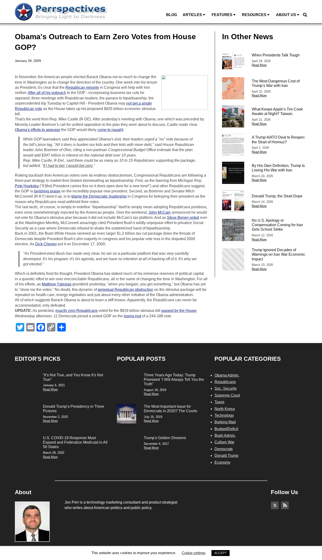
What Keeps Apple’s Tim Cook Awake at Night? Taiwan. (277, 111)
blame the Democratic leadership (99, 196)
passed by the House (179, 311)
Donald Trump (226, 456)
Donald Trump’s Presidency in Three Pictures (73, 408)
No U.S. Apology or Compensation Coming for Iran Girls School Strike (277, 224)
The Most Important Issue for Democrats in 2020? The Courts (170, 408)
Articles (192, 15)
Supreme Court (227, 395)
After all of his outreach (47, 93)
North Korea (225, 409)
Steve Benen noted (183, 218)
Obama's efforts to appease (37, 130)
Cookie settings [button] (194, 553)
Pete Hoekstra (27, 186)
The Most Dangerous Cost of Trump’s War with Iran (276, 83)
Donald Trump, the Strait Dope (277, 196)
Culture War (224, 442)
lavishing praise (47, 191)
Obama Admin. (227, 375)
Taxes (219, 402)
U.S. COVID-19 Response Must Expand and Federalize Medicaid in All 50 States (75, 442)
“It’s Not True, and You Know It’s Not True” (73, 377)
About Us (286, 15)
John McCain (160, 212)
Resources (254, 15)
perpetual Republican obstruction (125, 290)
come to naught (110, 130)
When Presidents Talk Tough (276, 55)
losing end (132, 316)
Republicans (225, 382)
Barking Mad (225, 422)
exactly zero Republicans (76, 311)
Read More (259, 65)
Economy (222, 462)
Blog (171, 15)
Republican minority (82, 87)
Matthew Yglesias (56, 284)
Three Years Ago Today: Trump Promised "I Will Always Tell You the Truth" (174, 379)
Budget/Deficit (226, 429)
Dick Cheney (46, 244)
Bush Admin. (225, 435)
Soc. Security (226, 388)
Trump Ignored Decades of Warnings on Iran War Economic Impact (278, 254)
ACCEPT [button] (220, 553)
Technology (224, 415)
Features (222, 15)
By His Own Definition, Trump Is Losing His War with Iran (278, 168)
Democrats (224, 449)
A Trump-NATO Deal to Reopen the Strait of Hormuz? (278, 139)
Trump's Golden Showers (165, 438)
